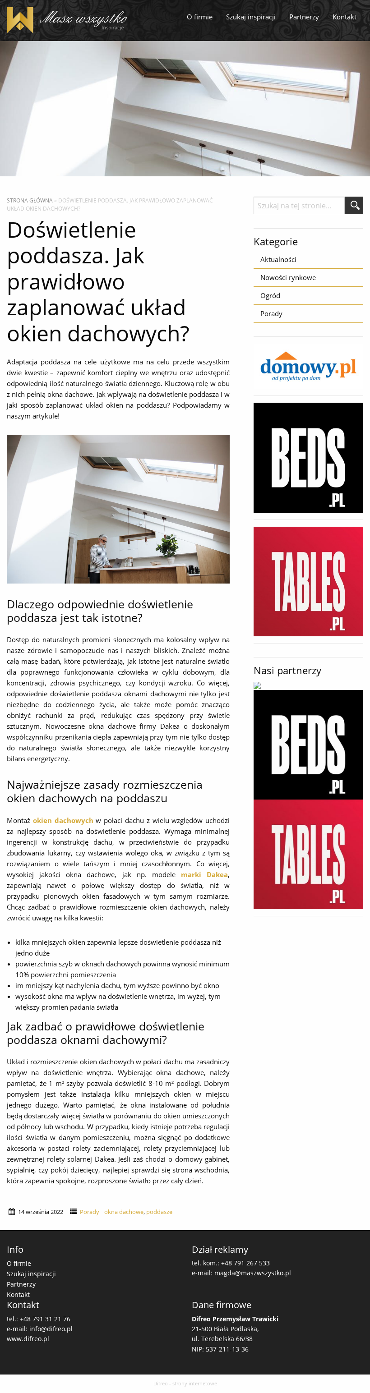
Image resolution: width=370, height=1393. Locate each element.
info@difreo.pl (51, 1328)
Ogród (270, 295)
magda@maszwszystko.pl (252, 1273)
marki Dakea (204, 874)
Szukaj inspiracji (251, 16)
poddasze (159, 1212)
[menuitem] (199, 17)
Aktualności (278, 259)
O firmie (200, 16)
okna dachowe (123, 1212)
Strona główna (30, 200)
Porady (89, 1212)
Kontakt (344, 16)
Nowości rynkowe (288, 277)
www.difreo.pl (28, 1338)
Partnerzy (304, 16)
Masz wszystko (70, 20)
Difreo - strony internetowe (185, 1383)
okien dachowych (63, 820)
